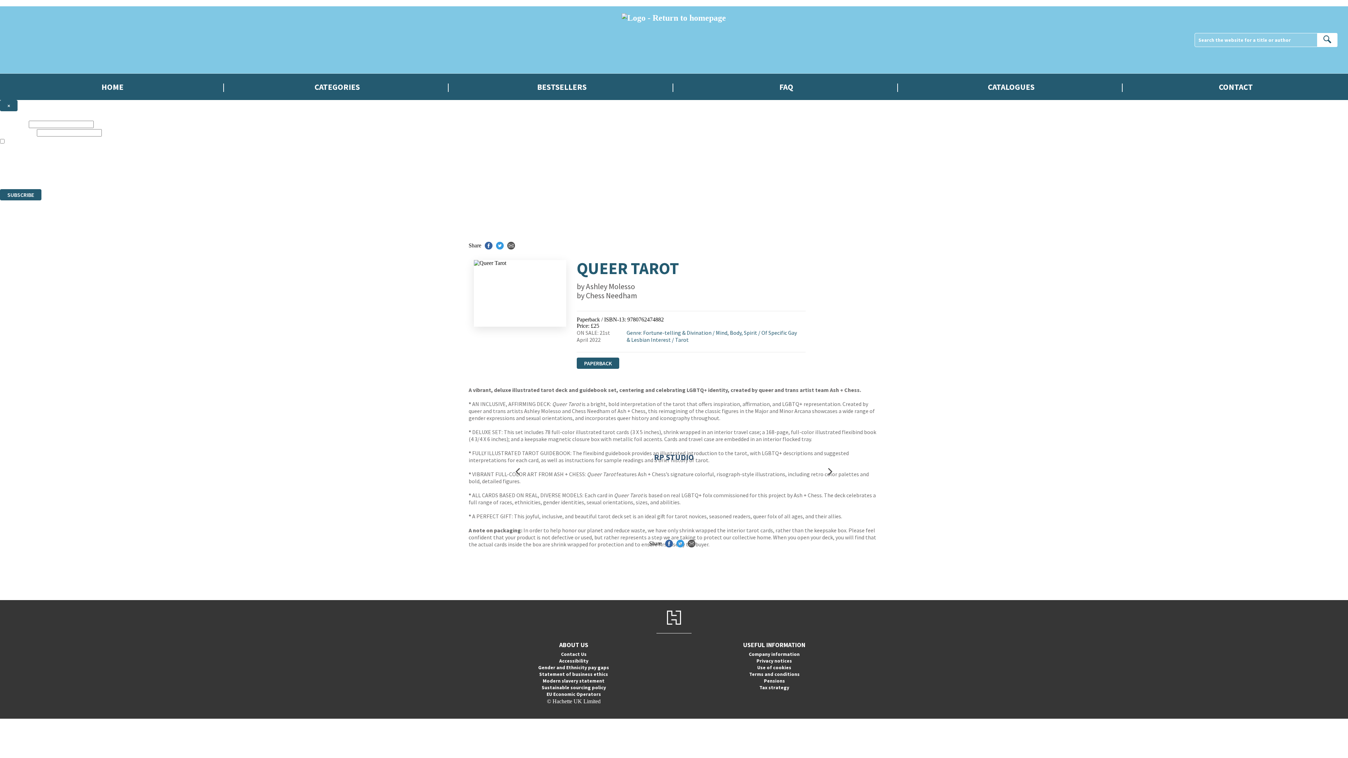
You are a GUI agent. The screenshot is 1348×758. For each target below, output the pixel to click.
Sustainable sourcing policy (574, 687)
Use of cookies (774, 667)
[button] (517, 471)
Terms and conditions (774, 674)
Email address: (17, 132)
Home (112, 87)
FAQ (786, 87)
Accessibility (573, 661)
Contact (1236, 87)
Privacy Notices (139, 173)
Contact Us (574, 654)
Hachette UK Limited (72, 161)
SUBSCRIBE (20, 194)
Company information (774, 654)
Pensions (774, 681)
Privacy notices (774, 661)
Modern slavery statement (573, 681)
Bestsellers (562, 87)
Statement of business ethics (573, 674)
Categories (337, 87)
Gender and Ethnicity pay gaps (573, 667)
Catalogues (1011, 87)
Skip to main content (23, 3)
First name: (13, 124)
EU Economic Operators (574, 694)
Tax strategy (774, 687)
